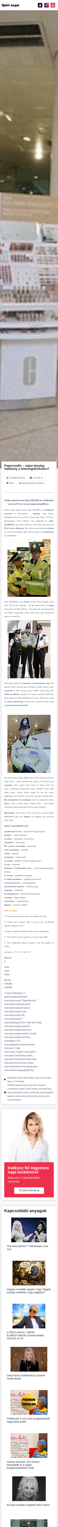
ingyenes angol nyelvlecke (25, 1085)
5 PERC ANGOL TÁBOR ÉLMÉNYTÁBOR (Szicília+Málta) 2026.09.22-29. (25, 1335)
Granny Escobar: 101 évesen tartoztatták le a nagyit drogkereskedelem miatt (23, 1464)
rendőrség (34, 1092)
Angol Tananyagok (42, 1078)
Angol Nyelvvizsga (26, 1078)
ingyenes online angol (16, 1096)
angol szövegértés (15, 1092)
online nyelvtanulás (35, 1096)
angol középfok (46, 1092)
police (26, 1092)
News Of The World (15, 1081)
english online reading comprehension (35, 1089)
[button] (53, 5)
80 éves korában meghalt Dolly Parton (28, 1505)
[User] (40, 5)
